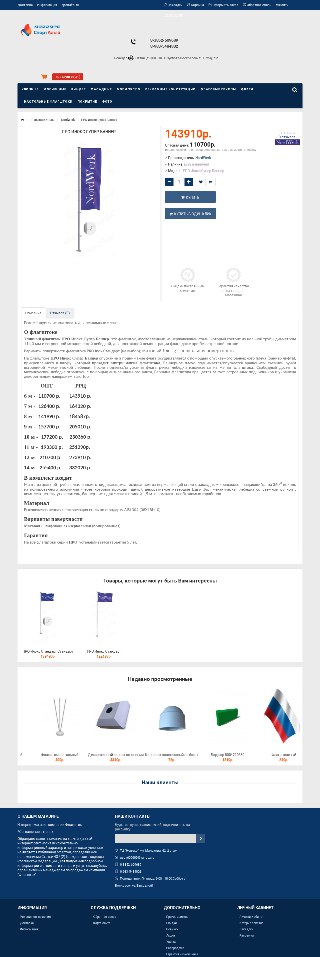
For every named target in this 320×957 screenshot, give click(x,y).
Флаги (247, 89)
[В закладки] (47, 645)
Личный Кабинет (252, 917)
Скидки (171, 923)
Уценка (171, 942)
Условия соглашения (35, 917)
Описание (33, 313)
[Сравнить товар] (211, 182)
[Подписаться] (200, 838)
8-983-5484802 (164, 46)
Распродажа (175, 948)
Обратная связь (104, 917)
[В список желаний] (201, 182)
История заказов (252, 923)
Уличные (30, 89)
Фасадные (101, 89)
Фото (107, 101)
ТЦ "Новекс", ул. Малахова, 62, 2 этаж (148, 850)
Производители (177, 917)
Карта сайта (101, 923)
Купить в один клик (192, 214)
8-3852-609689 (164, 40)
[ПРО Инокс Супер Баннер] (88, 198)
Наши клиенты (160, 782)
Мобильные (55, 89)
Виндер (78, 89)
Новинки (172, 929)
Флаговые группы (218, 89)
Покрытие (87, 101)
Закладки (247, 929)
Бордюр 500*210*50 (216, 755)
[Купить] (36, 645)
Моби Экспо (128, 89)
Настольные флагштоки (48, 101)
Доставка (25, 5)
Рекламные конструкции (170, 89)
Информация (47, 5)
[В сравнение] (59, 645)
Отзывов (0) (60, 313)
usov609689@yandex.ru (137, 857)
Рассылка (247, 935)
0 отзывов (287, 137)
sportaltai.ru (70, 5)
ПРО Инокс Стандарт (104, 651)
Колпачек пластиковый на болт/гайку (160, 757)
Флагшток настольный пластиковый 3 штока (48, 757)
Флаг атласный (272, 755)
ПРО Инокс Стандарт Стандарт (48, 651)
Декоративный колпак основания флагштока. (104, 757)
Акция (170, 935)
